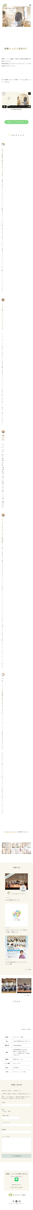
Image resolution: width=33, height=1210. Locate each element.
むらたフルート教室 (14, 1203)
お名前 (3, 1102)
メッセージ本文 (6, 1136)
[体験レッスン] (26, 851)
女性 (4, 1111)
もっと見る (28, 969)
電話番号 (4, 1129)
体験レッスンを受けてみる (15, 122)
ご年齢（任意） (5, 1115)
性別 (3, 1109)
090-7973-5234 (16, 1187)
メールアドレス (6, 1122)
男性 (9, 1111)
